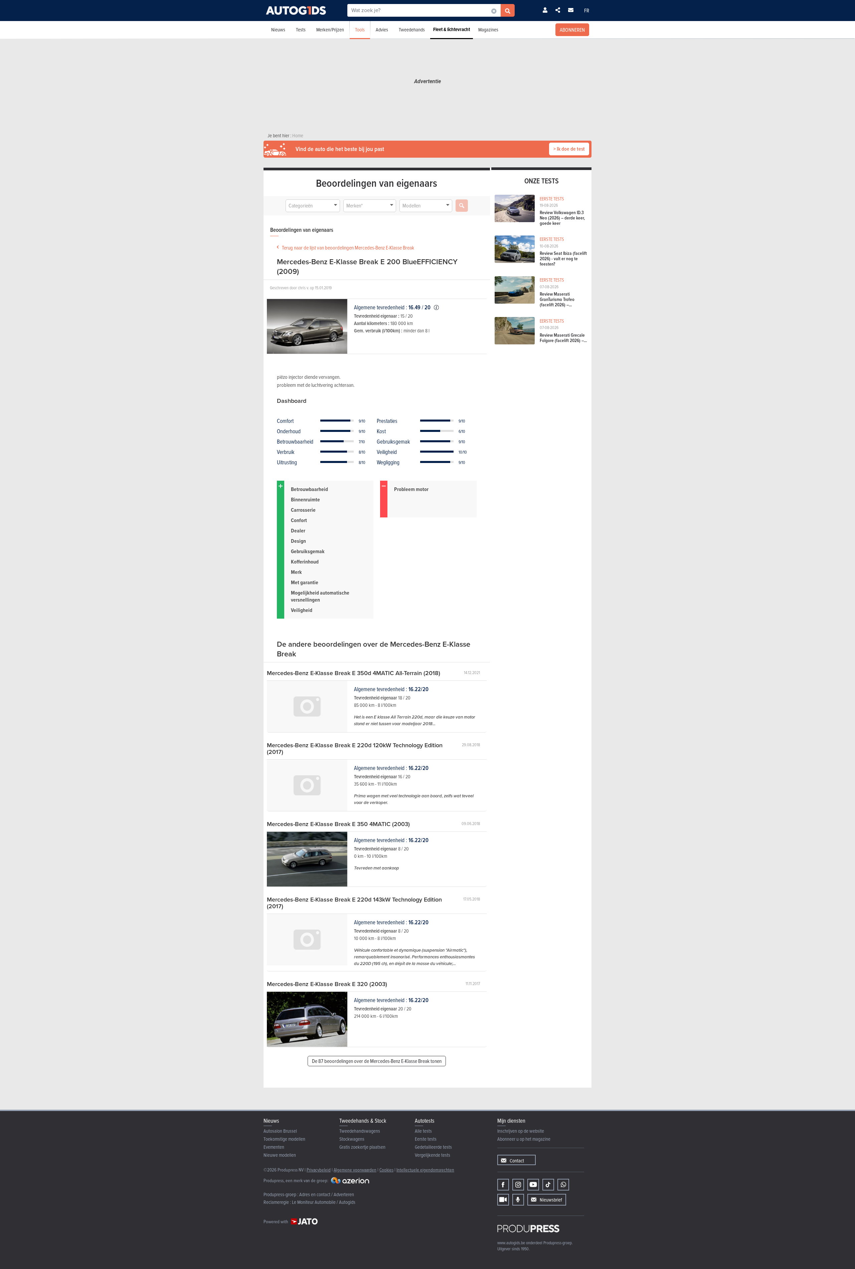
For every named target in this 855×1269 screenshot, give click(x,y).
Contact (517, 1160)
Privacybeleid (319, 1169)
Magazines (488, 29)
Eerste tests (426, 1138)
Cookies (386, 1169)
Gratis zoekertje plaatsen (362, 1146)
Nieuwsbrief (551, 1199)
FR (586, 10)
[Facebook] (503, 1185)
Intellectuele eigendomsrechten (425, 1169)
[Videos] (503, 1200)
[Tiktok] (548, 1185)
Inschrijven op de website (520, 1130)
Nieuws (278, 29)
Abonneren (572, 29)
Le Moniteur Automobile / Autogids (323, 1202)
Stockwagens (351, 1138)
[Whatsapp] (563, 1185)
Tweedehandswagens (359, 1130)
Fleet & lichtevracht (451, 29)
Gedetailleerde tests (433, 1146)
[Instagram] (518, 1185)
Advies (382, 29)
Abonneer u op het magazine (523, 1138)
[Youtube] (533, 1185)
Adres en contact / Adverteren (326, 1194)
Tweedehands (412, 29)
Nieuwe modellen (280, 1154)
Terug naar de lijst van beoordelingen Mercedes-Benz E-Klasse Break (348, 247)
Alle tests (423, 1130)
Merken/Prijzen (330, 29)
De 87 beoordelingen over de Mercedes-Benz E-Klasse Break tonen (377, 1061)
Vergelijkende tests (432, 1154)
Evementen (274, 1146)
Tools (360, 29)
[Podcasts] (518, 1200)
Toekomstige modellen (284, 1138)
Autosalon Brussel (280, 1130)
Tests (301, 29)
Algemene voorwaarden (355, 1169)
